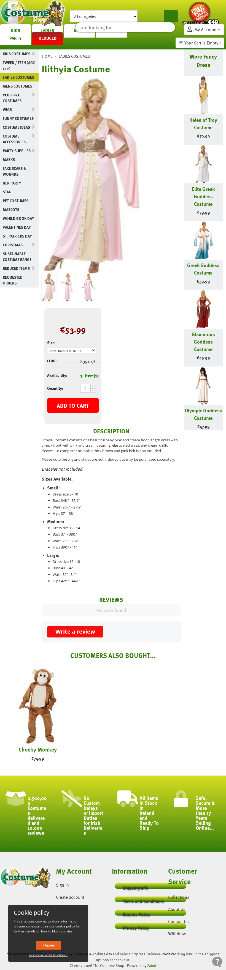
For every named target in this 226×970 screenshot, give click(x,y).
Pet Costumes (15, 201)
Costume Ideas (16, 127)
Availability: (57, 375)
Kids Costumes (16, 54)
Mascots (11, 209)
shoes (86, 459)
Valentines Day (17, 227)
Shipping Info (135, 887)
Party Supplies (17, 151)
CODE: (52, 361)
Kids (15, 30)
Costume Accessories (14, 139)
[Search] (171, 16)
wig (70, 459)
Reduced (48, 38)
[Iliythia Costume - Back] (88, 287)
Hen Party (12, 183)
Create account (70, 897)
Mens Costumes (17, 86)
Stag (7, 192)
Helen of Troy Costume (203, 123)
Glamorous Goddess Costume (203, 341)
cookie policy (65, 926)
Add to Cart (73, 405)
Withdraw (177, 933)
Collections (178, 897)
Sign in (62, 885)
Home (47, 56)
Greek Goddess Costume (203, 268)
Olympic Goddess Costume (203, 414)
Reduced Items (16, 268)
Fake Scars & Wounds (14, 171)
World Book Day (18, 218)
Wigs (7, 109)
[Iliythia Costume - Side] (67, 287)
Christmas (13, 245)
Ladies (47, 30)
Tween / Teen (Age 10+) (19, 65)
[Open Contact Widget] (217, 961)
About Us (176, 909)
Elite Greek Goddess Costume (203, 196)
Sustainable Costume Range (17, 256)
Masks (9, 159)
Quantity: (55, 388)
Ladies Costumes (18, 77)
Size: (51, 343)
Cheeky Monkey (37, 749)
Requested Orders (13, 280)
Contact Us (178, 921)
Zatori (151, 965)
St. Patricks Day (17, 236)
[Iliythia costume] (91, 175)
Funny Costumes (18, 118)
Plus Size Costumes (12, 98)
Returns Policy (136, 913)
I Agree (48, 945)
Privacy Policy (136, 927)
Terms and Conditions (143, 900)
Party (15, 38)
